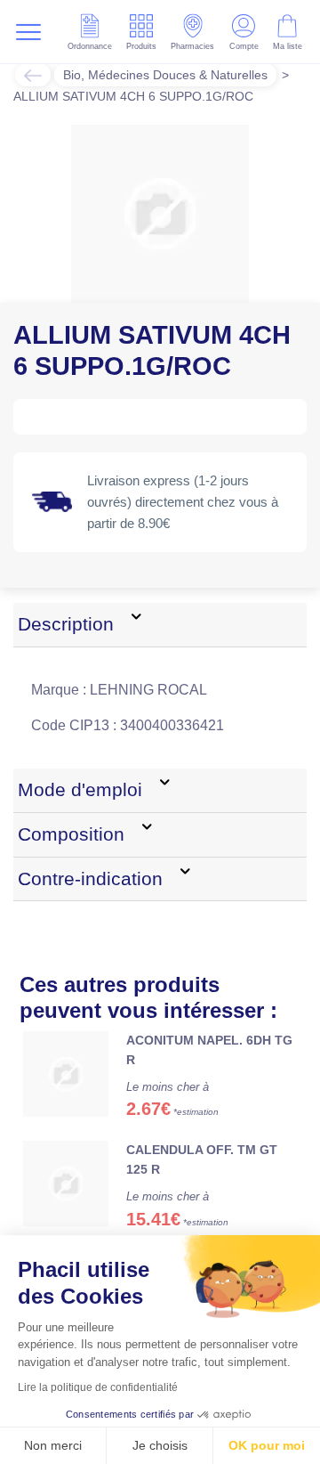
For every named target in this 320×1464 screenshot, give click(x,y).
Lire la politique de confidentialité (98, 1387)
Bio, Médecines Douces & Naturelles (165, 75)
